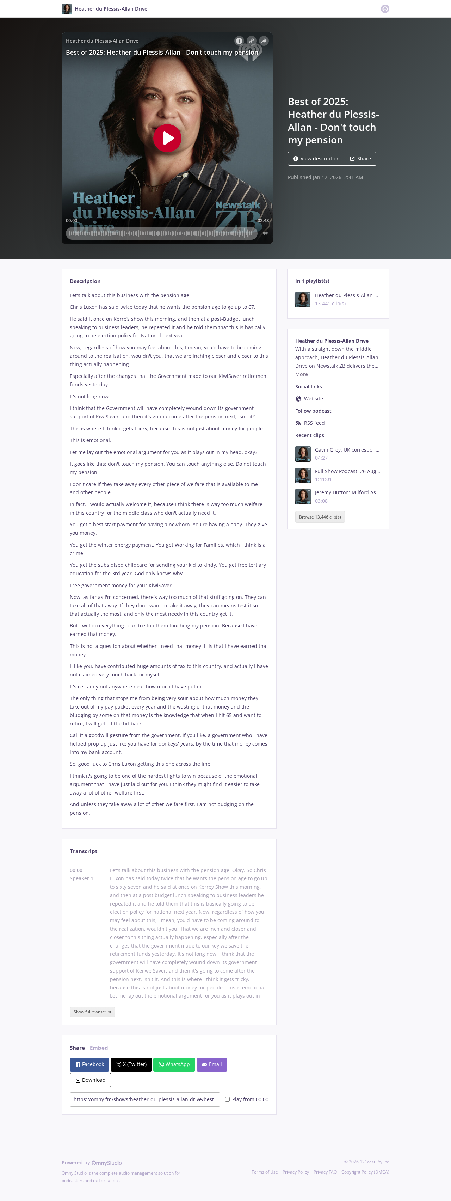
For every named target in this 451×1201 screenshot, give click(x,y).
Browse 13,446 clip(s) (320, 517)
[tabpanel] (169, 554)
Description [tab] (85, 281)
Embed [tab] (99, 1048)
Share (364, 158)
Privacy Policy (296, 1172)
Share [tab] (77, 1048)
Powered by (77, 1162)
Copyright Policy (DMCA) (365, 1172)
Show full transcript (92, 1012)
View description (320, 158)
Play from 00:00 (250, 1099)
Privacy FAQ (325, 1172)
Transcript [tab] (84, 851)
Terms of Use (265, 1172)
